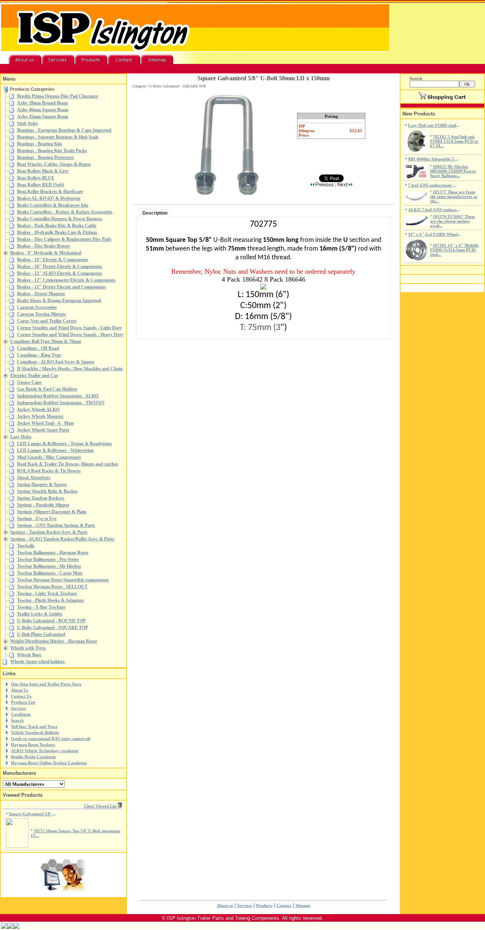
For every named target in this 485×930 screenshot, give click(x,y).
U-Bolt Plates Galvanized (41, 634)
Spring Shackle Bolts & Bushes (47, 491)
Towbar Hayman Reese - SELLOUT (52, 586)
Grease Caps (29, 382)
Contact (284, 905)
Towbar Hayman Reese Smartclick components (63, 580)
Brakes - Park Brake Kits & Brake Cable (56, 225)
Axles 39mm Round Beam (42, 103)
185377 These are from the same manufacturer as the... (453, 196)
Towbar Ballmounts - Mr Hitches (49, 566)
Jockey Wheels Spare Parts (43, 430)
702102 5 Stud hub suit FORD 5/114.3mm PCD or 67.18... (454, 141)
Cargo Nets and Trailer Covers (47, 321)
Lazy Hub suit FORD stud (432, 125)
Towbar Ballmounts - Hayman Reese (52, 552)
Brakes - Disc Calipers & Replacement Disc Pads (64, 239)
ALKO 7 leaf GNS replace (432, 209)
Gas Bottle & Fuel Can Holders (47, 389)
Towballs (25, 545)
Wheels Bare (29, 654)
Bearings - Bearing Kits (39, 143)
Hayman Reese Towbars (33, 744)
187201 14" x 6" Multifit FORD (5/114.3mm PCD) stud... (454, 250)
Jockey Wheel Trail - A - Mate (45, 423)
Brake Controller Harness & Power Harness (59, 218)
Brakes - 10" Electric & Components (52, 259)
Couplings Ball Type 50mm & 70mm (45, 341)
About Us (19, 690)
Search (17, 720)
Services (18, 708)
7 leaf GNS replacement (430, 185)
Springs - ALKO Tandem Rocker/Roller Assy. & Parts (62, 539)
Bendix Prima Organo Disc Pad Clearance (57, 96)
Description (154, 213)
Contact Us (21, 696)
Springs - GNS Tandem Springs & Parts (56, 525)
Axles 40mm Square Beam (42, 109)
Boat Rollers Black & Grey (43, 171)
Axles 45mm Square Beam (42, 116)
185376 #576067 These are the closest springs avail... (452, 221)
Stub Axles (27, 123)
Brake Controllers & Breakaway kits (52, 205)
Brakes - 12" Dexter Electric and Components (61, 287)
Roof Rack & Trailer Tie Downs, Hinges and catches (67, 464)
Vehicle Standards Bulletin (35, 732)
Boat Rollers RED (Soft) (40, 184)
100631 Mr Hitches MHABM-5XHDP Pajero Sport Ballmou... (453, 171)
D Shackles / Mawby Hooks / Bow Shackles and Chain (70, 368)
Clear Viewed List (101, 806)
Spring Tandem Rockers (40, 498)
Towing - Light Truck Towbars (47, 593)
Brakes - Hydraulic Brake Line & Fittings (57, 232)
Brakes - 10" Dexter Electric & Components (59, 266)
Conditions (21, 714)
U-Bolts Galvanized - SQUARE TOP (52, 627)
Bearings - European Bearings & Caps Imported (64, 130)
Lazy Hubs (20, 436)
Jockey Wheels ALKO (38, 409)
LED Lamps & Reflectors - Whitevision (55, 450)
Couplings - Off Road (38, 348)
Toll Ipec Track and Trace (34, 726)
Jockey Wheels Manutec (40, 416)
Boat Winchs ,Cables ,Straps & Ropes (54, 164)
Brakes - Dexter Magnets (41, 293)
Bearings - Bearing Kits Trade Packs (52, 150)
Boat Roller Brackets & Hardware (50, 191)
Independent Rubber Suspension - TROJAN (61, 402)
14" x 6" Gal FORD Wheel (433, 234)
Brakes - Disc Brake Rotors (43, 246)
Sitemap (303, 905)
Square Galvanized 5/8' (31, 814)
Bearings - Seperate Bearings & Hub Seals (58, 137)
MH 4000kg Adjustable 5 (431, 159)
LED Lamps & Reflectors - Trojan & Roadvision (64, 443)
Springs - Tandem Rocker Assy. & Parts (49, 532)
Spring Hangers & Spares (42, 484)
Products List (23, 702)
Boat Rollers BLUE (36, 178)
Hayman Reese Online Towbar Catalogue (49, 762)
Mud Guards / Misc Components (49, 457)
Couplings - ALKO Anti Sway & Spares (55, 362)
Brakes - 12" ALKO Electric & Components (59, 273)
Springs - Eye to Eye (36, 518)
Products (264, 905)
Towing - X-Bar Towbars (41, 607)
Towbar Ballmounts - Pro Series (48, 559)
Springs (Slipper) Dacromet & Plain (51, 511)
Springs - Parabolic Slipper (43, 505)
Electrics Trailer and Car (34, 375)
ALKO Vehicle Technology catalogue (44, 750)
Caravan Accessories (37, 307)
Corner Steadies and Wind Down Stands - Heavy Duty (70, 334)
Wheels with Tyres (28, 648)
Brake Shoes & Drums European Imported (59, 300)
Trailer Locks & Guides (40, 614)
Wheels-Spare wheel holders (37, 661)
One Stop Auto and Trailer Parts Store (46, 684)
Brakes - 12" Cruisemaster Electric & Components (66, 280)
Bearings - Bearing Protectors (45, 157)
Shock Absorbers (33, 477)
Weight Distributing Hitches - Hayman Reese (53, 641)
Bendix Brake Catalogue (33, 756)
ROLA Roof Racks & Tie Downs (49, 471)
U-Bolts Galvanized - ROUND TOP (51, 620)
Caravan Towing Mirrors (41, 314)
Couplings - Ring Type (39, 355)
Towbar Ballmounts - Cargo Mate (50, 573)
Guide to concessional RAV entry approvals (51, 738)
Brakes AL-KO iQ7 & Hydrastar (48, 198)
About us (225, 905)
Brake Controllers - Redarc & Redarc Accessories (65, 212)
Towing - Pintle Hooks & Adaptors (50, 600)
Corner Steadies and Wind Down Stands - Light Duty (69, 327)
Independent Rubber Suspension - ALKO (58, 396)
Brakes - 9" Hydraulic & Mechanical (45, 252)
